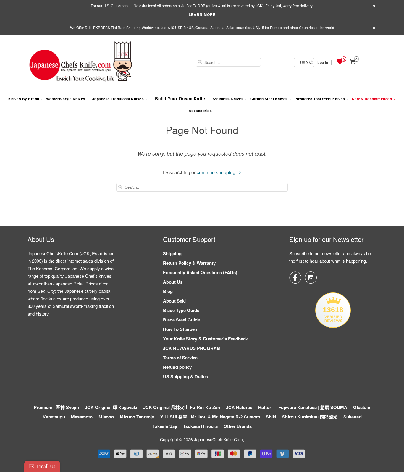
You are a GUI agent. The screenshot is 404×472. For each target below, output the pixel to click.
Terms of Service (180, 357)
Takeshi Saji (165, 426)
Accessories (200, 110)
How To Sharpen (180, 329)
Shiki (271, 416)
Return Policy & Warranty (189, 263)
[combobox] (228, 62)
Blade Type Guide (181, 310)
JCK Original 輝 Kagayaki (111, 407)
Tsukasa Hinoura (200, 426)
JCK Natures (239, 407)
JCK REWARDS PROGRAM (192, 348)
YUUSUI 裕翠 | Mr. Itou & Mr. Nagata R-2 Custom (210, 416)
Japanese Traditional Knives (118, 98)
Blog (168, 291)
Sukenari (352, 416)
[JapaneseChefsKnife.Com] (81, 62)
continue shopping (217, 172)
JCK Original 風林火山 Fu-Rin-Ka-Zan (181, 407)
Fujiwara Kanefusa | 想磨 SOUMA (312, 407)
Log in (322, 62)
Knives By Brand (23, 98)
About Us (172, 282)
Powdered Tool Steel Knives (320, 98)
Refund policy (177, 367)
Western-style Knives (65, 98)
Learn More (202, 14)
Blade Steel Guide (181, 319)
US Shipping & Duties (185, 376)
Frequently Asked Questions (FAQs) (200, 272)
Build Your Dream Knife (180, 98)
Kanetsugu (54, 416)
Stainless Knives (228, 98)
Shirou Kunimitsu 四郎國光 (309, 416)
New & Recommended (372, 98)
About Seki (174, 301)
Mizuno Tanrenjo (137, 416)
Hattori (265, 407)
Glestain (361, 407)
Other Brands (238, 426)
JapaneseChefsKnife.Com (218, 439)
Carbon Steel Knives (269, 98)
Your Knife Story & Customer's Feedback (205, 338)
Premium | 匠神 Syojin (56, 407)
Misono (106, 416)
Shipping (172, 253)
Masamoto (82, 416)
